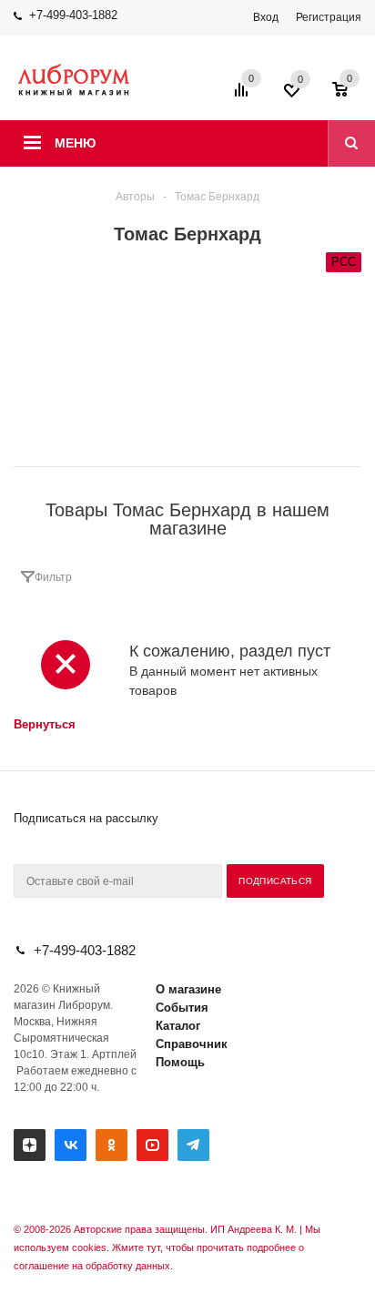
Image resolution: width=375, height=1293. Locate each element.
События (182, 1007)
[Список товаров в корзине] (349, 95)
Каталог (178, 1026)
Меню (75, 143)
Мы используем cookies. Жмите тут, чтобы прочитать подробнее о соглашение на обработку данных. (167, 1247)
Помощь (180, 1062)
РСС (343, 262)
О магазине (188, 989)
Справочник (192, 1044)
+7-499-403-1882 (73, 15)
